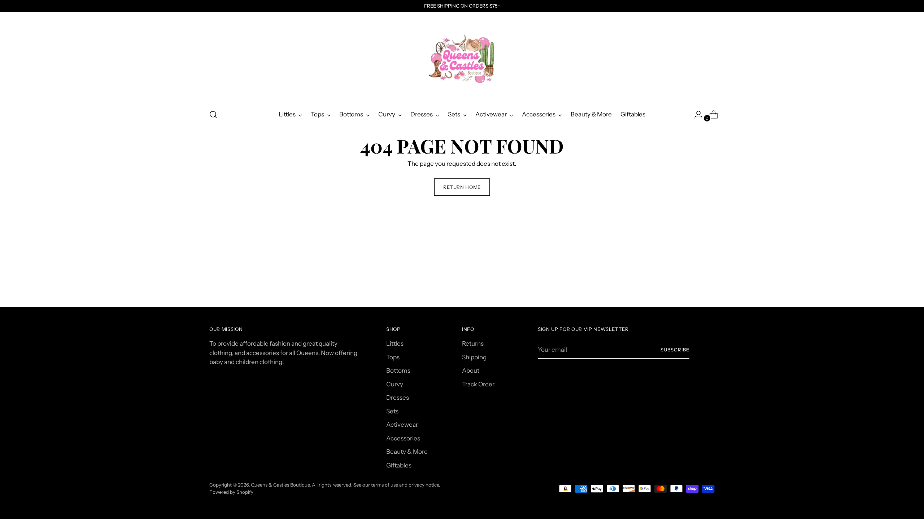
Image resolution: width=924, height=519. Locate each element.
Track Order (478, 384)
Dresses (397, 397)
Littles (395, 343)
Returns (473, 343)
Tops (393, 357)
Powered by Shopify (231, 492)
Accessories (403, 438)
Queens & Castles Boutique (280, 485)
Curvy (394, 384)
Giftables (398, 465)
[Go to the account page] (695, 114)
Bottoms (398, 370)
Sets (392, 411)
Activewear (402, 424)
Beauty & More (407, 451)
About (470, 370)
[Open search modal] (213, 114)
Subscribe (675, 349)
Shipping (474, 357)
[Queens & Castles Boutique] (462, 58)
